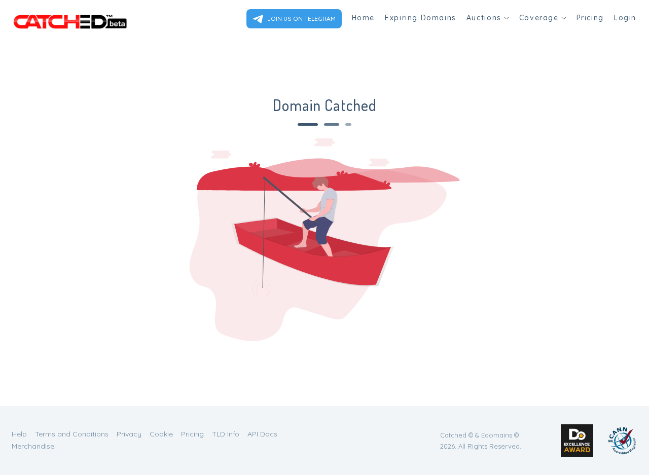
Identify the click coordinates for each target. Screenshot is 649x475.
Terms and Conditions (72, 434)
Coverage (539, 17)
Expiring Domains (420, 17)
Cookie (161, 434)
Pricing (590, 17)
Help (19, 434)
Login (625, 17)
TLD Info (225, 434)
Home (363, 17)
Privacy (129, 434)
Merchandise (33, 446)
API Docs (262, 434)
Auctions (483, 17)
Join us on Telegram (301, 18)
